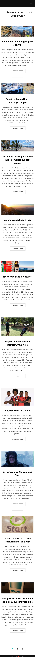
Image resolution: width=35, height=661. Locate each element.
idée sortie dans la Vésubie (17, 276)
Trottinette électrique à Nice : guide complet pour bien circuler (17, 159)
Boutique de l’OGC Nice (17, 410)
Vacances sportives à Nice (17, 220)
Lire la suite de (18, 71)
